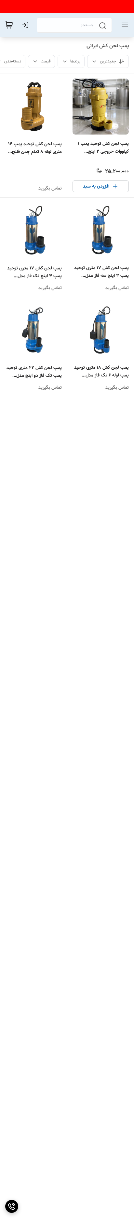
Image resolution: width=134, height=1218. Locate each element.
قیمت (46, 61)
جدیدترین (108, 61)
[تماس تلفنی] (11, 1206)
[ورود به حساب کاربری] (26, 25)
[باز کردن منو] (123, 25)
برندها (75, 61)
